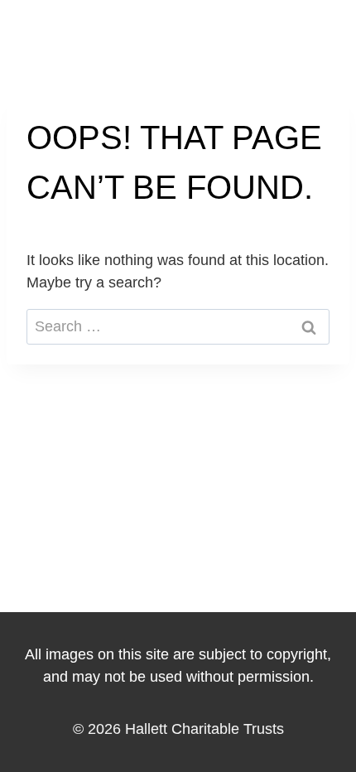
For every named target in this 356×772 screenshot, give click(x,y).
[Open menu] (321, 33)
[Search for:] (178, 326)
